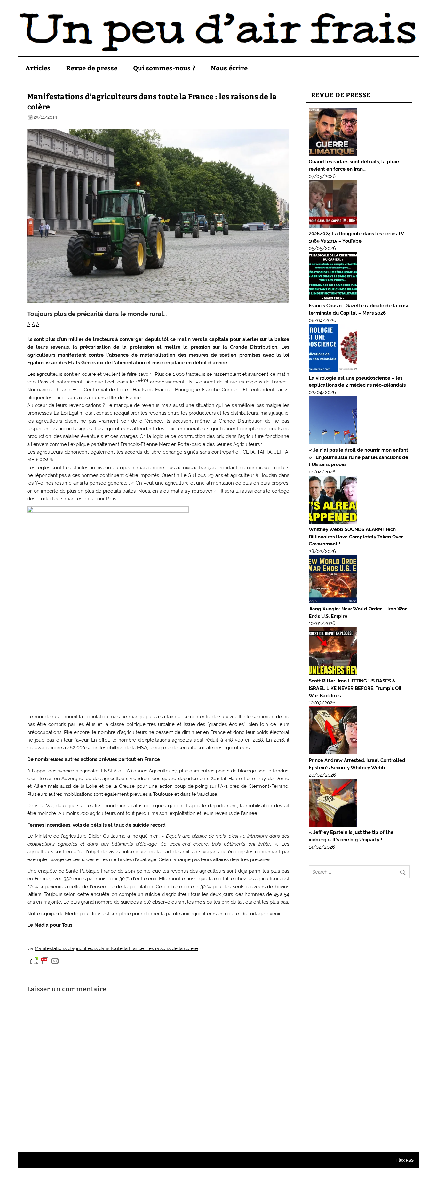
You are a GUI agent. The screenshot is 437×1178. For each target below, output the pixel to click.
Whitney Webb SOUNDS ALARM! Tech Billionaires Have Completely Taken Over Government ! (356, 537)
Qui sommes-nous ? (164, 67)
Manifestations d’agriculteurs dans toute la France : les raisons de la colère (116, 948)
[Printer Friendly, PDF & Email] (44, 960)
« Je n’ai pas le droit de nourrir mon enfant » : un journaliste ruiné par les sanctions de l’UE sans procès (358, 457)
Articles (38, 67)
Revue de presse (91, 67)
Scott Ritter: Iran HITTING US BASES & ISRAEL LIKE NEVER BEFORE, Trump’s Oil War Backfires (355, 688)
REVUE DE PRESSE (340, 94)
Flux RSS (405, 1160)
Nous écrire (229, 67)
